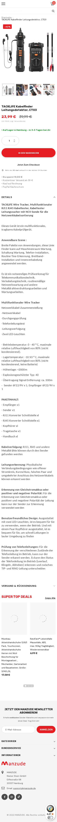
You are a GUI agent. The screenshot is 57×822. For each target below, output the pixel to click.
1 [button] (25, 686)
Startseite (7, 17)
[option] (28, 49)
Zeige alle (50, 598)
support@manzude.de (24, 788)
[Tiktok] (19, 797)
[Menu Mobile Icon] (3, 4)
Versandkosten (20, 121)
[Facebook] (5, 797)
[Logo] (29, 3)
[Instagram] (12, 797)
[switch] (50, 817)
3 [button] (31, 686)
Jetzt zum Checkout (28, 164)
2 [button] (28, 686)
